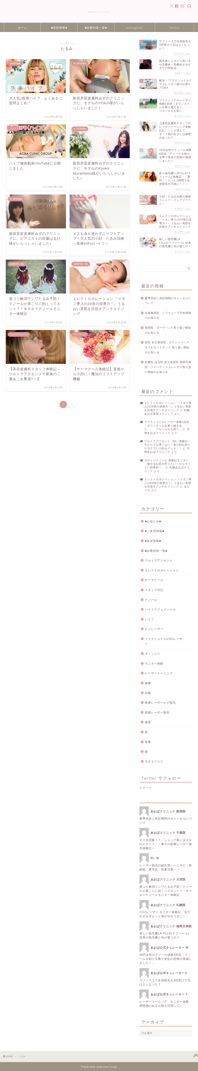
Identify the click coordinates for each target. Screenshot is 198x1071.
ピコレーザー (154, 629)
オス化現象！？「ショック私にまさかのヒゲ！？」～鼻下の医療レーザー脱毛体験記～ (165, 844)
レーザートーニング (160, 673)
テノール (151, 599)
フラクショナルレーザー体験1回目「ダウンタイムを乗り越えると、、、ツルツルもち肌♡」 (166, 426)
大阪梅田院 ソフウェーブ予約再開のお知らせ (168, 315)
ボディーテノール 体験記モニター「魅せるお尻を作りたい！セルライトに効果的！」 (167, 464)
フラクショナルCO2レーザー (163, 641)
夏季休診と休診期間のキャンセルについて (168, 301)
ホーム (22, 27)
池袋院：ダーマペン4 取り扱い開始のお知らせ (168, 330)
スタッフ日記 (154, 589)
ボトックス (152, 653)
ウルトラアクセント (159, 560)
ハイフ (149, 619)
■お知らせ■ (153, 521)
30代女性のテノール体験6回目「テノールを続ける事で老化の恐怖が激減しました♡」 (165, 958)
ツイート (145, 787)
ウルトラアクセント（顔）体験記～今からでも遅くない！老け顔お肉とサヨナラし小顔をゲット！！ (167, 445)
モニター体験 (154, 663)
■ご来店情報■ (154, 531)
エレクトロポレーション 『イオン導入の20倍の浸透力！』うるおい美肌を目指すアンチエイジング (168, 407)
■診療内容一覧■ (96, 27)
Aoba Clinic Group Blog (99, 12)
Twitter (174, 27)
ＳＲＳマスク (154, 761)
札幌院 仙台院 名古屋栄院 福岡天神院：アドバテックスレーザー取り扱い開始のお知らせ (168, 367)
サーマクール (154, 580)
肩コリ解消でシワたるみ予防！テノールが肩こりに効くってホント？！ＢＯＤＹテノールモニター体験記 (165, 890)
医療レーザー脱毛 (157, 712)
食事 (148, 742)
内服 (148, 693)
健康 (148, 683)
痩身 (148, 722)
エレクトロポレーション (162, 570)
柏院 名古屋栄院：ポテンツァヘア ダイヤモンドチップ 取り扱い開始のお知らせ (167, 347)
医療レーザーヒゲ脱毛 (160, 702)
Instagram (134, 27)
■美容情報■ (59, 27)
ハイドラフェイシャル (160, 609)
